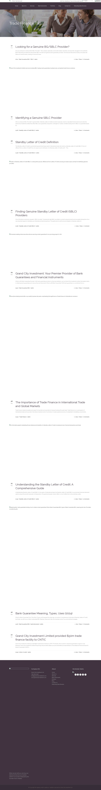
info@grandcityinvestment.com (38, 675)
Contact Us (54, 682)
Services (54, 675)
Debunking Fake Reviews (58, 684)
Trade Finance (22, 417)
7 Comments (86, 624)
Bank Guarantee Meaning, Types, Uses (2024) (43, 613)
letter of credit (23, 652)
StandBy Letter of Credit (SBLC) (27, 130)
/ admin (35, 59)
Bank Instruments (56, 677)
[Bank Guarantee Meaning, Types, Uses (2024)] (50, 557)
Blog (53, 681)
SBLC (32, 59)
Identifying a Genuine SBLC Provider (38, 117)
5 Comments (86, 499)
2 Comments (86, 417)
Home (53, 672)
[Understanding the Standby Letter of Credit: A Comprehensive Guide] (50, 452)
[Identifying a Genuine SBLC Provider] (50, 90)
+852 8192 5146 (35, 674)
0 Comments (86, 59)
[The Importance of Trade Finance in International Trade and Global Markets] (50, 346)
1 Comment (86, 226)
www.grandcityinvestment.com (38, 677)
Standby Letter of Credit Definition (37, 142)
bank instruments (35, 624)
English (85, 0)
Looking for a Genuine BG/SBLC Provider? (42, 46)
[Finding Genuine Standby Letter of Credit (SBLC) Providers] (50, 184)
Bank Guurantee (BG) (24, 59)
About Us (54, 674)
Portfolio (54, 679)
